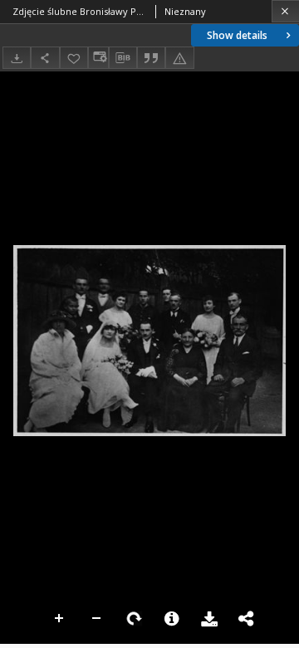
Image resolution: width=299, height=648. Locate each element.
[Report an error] (179, 58)
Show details (237, 35)
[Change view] (98, 58)
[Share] (45, 58)
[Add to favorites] (74, 58)
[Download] (16, 58)
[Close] (285, 11)
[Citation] (151, 58)
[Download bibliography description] (123, 58)
